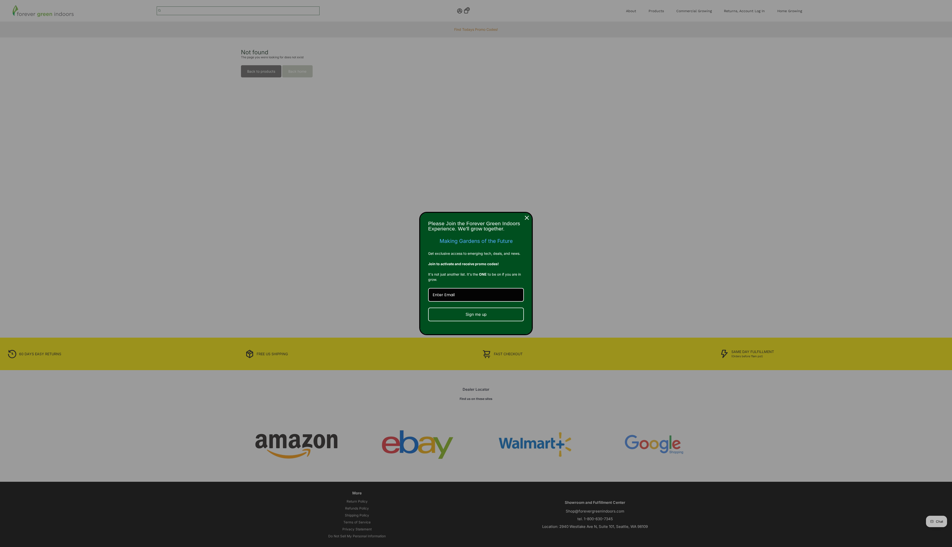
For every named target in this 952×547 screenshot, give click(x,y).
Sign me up (476, 314)
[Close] (527, 218)
